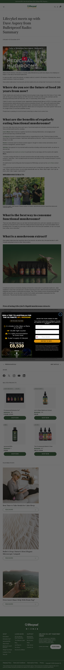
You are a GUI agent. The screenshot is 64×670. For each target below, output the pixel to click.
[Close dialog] (60, 314)
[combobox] (38, 337)
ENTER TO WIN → (47, 341)
